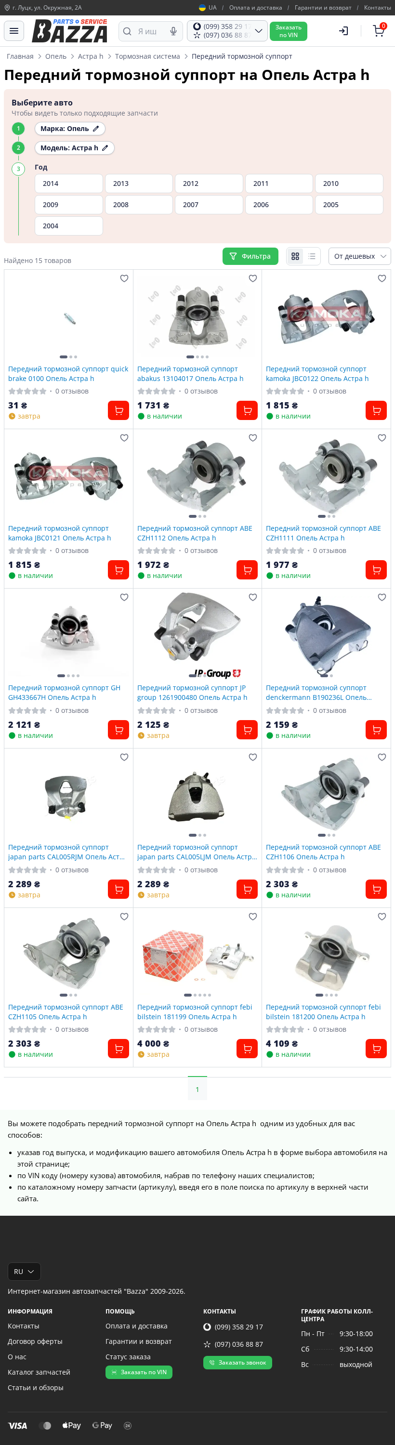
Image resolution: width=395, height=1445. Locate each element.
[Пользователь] (343, 30)
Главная (20, 56)
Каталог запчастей (39, 1372)
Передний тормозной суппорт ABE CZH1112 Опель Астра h (194, 533)
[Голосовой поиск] (173, 31)
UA (213, 8)
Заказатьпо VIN (289, 31)
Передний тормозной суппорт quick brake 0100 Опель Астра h (68, 373)
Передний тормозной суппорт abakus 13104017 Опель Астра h (190, 373)
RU (18, 1271)
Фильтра (257, 256)
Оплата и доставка (255, 8)
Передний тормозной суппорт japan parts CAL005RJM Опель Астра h (68, 851)
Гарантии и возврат (323, 8)
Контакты (377, 8)
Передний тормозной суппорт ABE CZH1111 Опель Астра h (323, 533)
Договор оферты (35, 1341)
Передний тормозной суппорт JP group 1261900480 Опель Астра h (192, 692)
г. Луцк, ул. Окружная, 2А (47, 8)
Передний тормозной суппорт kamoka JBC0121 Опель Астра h (59, 533)
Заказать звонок (242, 1362)
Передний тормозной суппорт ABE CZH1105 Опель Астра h (65, 1011)
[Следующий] (119, 317)
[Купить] (118, 410)
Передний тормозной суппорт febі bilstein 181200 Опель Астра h (323, 1011)
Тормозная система (147, 56)
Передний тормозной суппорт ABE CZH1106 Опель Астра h (323, 851)
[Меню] (14, 31)
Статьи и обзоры (36, 1387)
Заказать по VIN (144, 1372)
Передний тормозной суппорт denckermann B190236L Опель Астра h (316, 692)
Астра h (91, 56)
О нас (17, 1356)
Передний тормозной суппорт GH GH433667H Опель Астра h (64, 692)
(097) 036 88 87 (239, 1344)
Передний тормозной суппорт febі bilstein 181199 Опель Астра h (194, 1011)
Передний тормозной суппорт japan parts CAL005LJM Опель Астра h (196, 851)
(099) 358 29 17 (239, 1326)
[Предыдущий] (18, 317)
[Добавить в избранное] (124, 278)
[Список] (311, 256)
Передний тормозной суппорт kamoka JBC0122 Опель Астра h (317, 373)
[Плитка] (295, 256)
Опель (55, 56)
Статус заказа (128, 1356)
